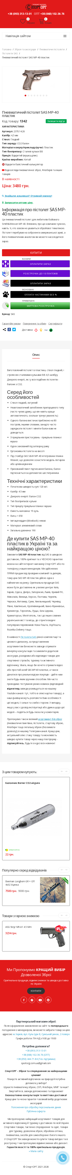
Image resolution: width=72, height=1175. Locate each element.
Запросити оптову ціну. (19, 202)
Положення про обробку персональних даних (36, 1107)
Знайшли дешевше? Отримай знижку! (28, 195)
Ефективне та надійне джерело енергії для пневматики (31, 787)
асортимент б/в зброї (50, 719)
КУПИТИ (36, 253)
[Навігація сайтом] (64, 36)
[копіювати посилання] (4, 329)
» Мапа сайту (36, 1151)
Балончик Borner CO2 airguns (22, 783)
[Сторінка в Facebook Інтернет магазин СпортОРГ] (24, 1000)
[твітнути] (14, 329)
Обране (30, 22)
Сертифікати (55, 323)
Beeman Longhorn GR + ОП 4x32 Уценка (20, 883)
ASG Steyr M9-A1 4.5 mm (18, 926)
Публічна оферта (36, 1111)
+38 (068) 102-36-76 (52, 14)
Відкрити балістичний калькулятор (24, 164)
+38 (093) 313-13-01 (20, 14)
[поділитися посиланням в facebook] (9, 329)
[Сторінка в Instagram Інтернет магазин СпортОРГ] (32, 1000)
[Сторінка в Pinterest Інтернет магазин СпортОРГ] (48, 1000)
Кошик (48, 22)
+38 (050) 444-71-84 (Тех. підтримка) (36, 1059)
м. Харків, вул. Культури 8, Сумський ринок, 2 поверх (41, 1034)
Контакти (36, 990)
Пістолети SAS (28, 637)
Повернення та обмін (34, 323)
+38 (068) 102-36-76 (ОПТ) (36, 1054)
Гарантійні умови (11, 323)
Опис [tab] (36, 355)
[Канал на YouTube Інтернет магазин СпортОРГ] (40, 1000)
